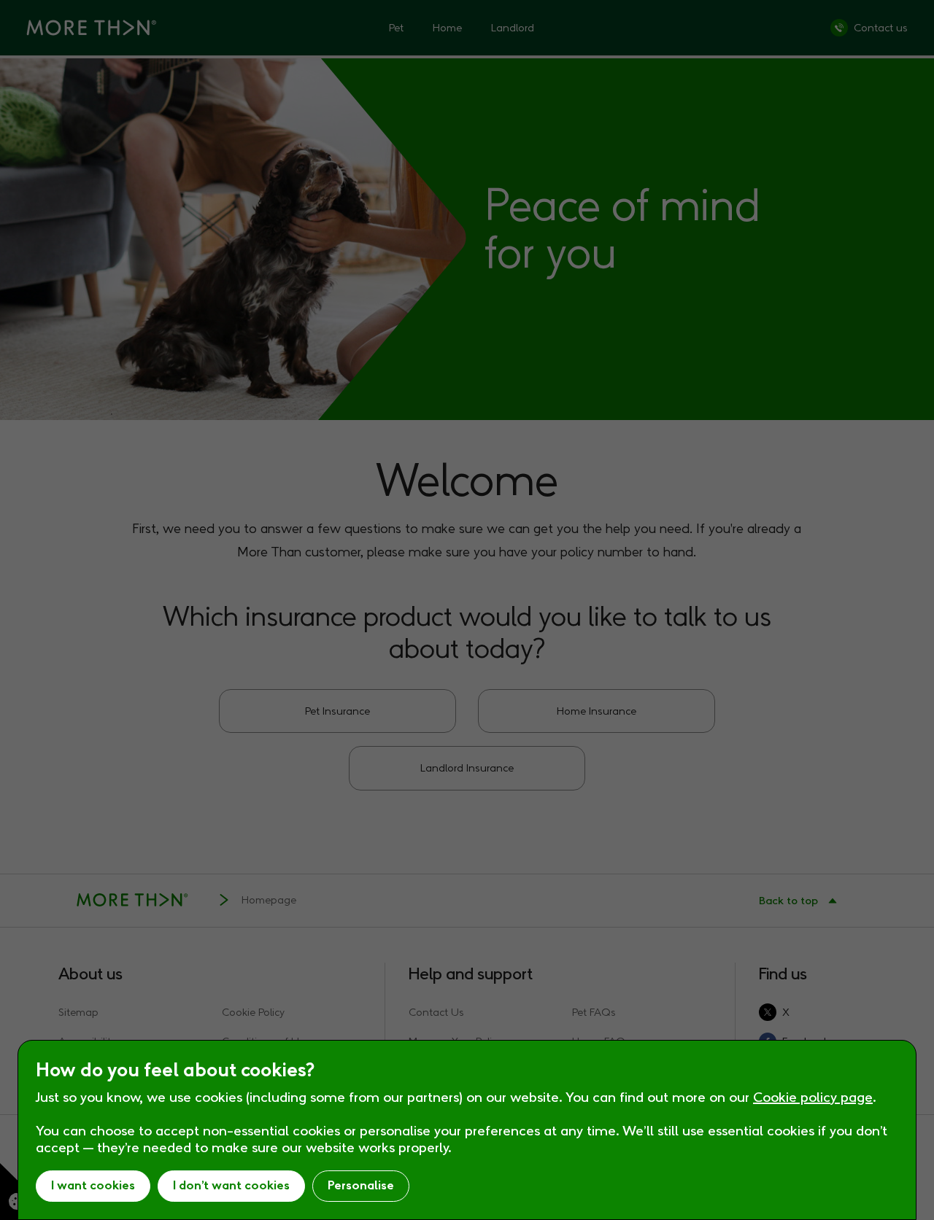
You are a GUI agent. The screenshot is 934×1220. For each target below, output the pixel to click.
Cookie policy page (813, 1097)
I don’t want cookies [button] (231, 1185)
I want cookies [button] (93, 1185)
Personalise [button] (361, 1185)
